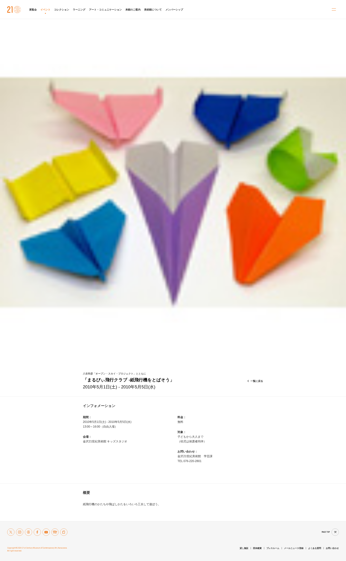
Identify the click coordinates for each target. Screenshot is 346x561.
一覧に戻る (256, 381)
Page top (326, 532)
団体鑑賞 (257, 548)
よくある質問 (314, 548)
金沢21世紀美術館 (14, 9)
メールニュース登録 (293, 548)
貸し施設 (244, 548)
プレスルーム (272, 548)
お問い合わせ (332, 548)
